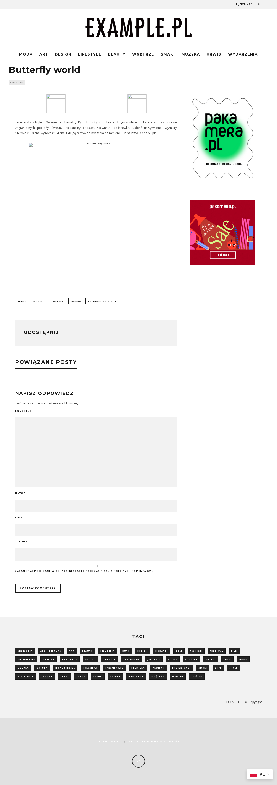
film (234, 650)
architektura (50, 650)
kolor (172, 659)
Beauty (117, 54)
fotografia (26, 659)
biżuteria (107, 650)
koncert (191, 659)
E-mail (20, 517)
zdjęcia (196, 676)
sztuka (46, 676)
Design (63, 54)
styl (218, 667)
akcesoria (25, 650)
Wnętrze (143, 54)
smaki (202, 667)
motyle (38, 301)
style (233, 667)
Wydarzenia (243, 54)
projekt (158, 667)
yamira (76, 301)
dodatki (161, 650)
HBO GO (90, 659)
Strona (21, 541)
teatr (80, 676)
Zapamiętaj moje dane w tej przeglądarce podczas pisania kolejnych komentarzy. (84, 570)
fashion (196, 650)
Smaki (168, 54)
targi (64, 676)
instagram (132, 659)
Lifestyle (89, 54)
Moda (26, 54)
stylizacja (26, 676)
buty (126, 650)
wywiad (177, 676)
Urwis (214, 54)
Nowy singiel (65, 667)
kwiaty (211, 659)
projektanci (181, 667)
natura (42, 667)
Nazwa (20, 493)
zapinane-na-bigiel (102, 301)
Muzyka (191, 54)
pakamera (90, 667)
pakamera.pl (114, 667)
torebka (57, 301)
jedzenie (154, 659)
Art (43, 54)
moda (243, 659)
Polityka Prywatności (155, 741)
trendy (115, 676)
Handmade (69, 659)
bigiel (22, 301)
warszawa (136, 676)
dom (179, 650)
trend (97, 676)
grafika (48, 659)
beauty (87, 650)
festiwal (216, 650)
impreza (110, 659)
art (71, 650)
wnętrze (157, 676)
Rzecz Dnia (17, 82)
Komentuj (23, 410)
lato (227, 659)
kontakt (109, 741)
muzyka (23, 667)
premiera (138, 667)
